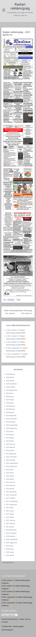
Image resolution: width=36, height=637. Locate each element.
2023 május (10, 438)
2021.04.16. (11, 299)
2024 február (10, 409)
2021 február (10, 523)
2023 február (10, 447)
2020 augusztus (11, 543)
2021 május (10, 514)
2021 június (10, 511)
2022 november (11, 457)
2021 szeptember (12, 501)
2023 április (10, 441)
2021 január (10, 527)
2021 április (10, 517)
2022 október (10, 460)
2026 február (10, 374)
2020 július (9, 546)
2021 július (9, 508)
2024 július (9, 393)
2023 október (10, 422)
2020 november (11, 533)
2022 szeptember (12, 463)
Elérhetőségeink (7, 630)
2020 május (10, 552)
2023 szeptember (12, 425)
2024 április (10, 403)
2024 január (10, 412)
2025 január (10, 381)
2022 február (10, 485)
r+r (18, 299)
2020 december (11, 530)
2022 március (10, 482)
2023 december (11, 416)
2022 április (10, 479)
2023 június (10, 435)
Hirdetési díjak (7, 626)
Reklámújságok (18, 626)
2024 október (10, 387)
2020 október (10, 536)
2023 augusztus (11, 428)
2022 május (10, 476)
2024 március (10, 406)
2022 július (9, 470)
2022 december (11, 454)
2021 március (10, 520)
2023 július (9, 431)
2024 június (10, 396)
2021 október (10, 498)
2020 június (10, 549)
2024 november (11, 384)
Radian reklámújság (20, 6)
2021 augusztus (11, 504)
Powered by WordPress (9, 619)
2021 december (11, 492)
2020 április (10, 555)
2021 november (11, 495)
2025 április (10, 377)
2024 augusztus (11, 390)
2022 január (10, 489)
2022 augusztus (11, 466)
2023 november (11, 419)
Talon (27, 619)
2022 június (10, 473)
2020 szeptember (12, 539)
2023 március (10, 444)
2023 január (10, 450)
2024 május (10, 400)
